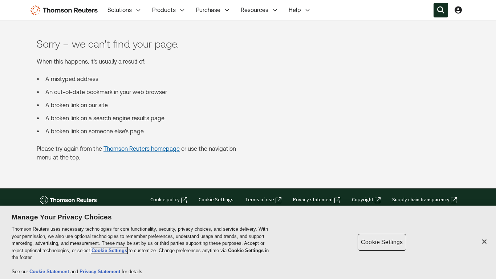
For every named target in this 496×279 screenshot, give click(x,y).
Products (164, 10)
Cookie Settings (216, 200)
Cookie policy (165, 200)
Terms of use (259, 200)
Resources (254, 10)
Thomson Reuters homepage (141, 148)
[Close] (484, 242)
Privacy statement (313, 200)
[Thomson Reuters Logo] (66, 10)
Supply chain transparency (421, 200)
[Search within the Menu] (441, 10)
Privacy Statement (101, 271)
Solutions (119, 10)
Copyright (362, 200)
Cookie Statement (49, 271)
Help (295, 10)
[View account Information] (458, 10)
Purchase (208, 10)
